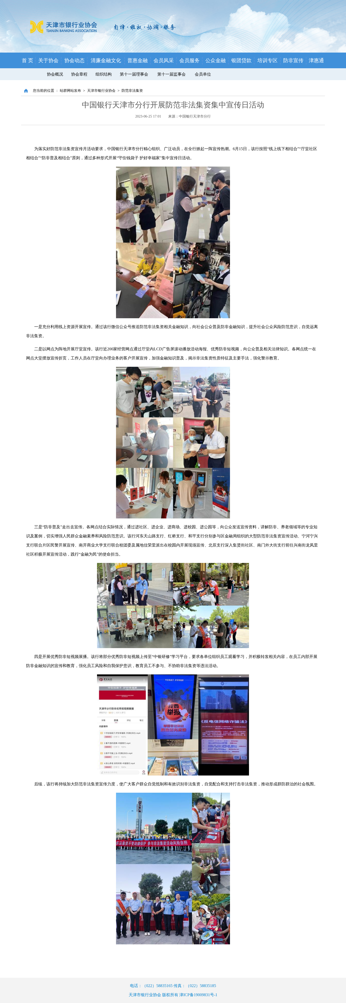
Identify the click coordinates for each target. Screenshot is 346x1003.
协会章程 (79, 74)
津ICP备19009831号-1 (198, 995)
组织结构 (103, 74)
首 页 (27, 60)
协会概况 (55, 74)
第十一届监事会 (172, 74)
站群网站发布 (70, 91)
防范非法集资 (132, 91)
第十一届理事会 (134, 74)
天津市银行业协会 (101, 91)
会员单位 (203, 74)
